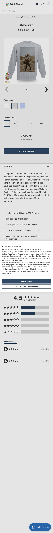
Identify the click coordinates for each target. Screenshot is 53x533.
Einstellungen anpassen (26, 286)
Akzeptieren (26, 281)
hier (10, 273)
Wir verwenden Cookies (11, 246)
